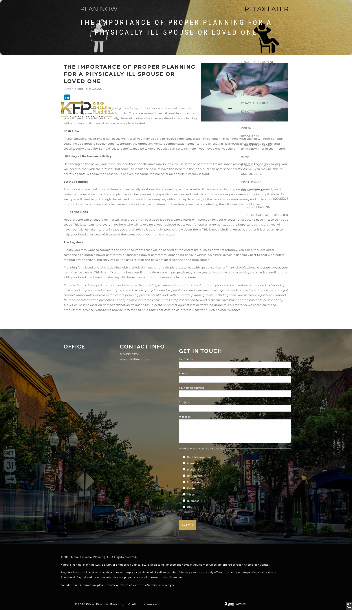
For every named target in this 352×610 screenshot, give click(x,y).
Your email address (206, 387)
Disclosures (251, 182)
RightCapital (258, 215)
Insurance (194, 463)
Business (193, 500)
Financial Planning (257, 62)
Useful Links (252, 173)
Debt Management (199, 457)
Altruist (281, 215)
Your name (200, 359)
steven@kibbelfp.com (135, 359)
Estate (191, 488)
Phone (197, 373)
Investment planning (259, 78)
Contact (281, 198)
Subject (199, 402)
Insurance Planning (258, 86)
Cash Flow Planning (258, 119)
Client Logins (258, 206)
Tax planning (252, 95)
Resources (250, 136)
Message (199, 416)
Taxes (191, 494)
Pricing (247, 128)
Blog (245, 157)
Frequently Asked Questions (256, 147)
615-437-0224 (129, 354)
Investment (195, 469)
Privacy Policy (253, 190)
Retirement (194, 476)
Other (191, 507)
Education (194, 482)
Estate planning (255, 103)
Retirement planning (259, 70)
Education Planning (258, 111)
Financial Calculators (260, 165)
